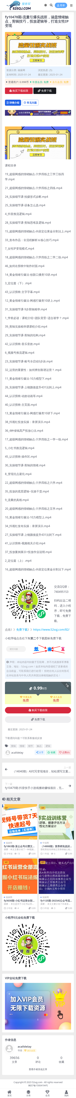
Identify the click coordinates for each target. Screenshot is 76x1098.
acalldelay (17, 752)
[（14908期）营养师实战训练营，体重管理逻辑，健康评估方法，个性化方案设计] (56, 822)
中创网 (45, 842)
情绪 (22, 746)
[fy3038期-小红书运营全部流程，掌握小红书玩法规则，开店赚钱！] (19, 876)
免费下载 (46, 90)
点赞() (65, 752)
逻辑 (48, 746)
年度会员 (27, 697)
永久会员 (57, 697)
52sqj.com (37, 1082)
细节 (30, 746)
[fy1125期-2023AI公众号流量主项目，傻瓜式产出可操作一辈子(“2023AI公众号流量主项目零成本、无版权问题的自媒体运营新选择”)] (56, 876)
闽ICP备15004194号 (38, 1085)
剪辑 (13, 746)
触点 (39, 746)
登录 (62, 5)
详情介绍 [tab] (14, 102)
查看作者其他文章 (38, 1069)
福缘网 (21, 70)
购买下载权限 (20, 90)
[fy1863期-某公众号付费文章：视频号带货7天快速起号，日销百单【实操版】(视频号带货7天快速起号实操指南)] (19, 822)
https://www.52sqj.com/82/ (51, 630)
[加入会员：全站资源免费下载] (38, 114)
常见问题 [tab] (32, 102)
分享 (41, 752)
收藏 (53, 752)
